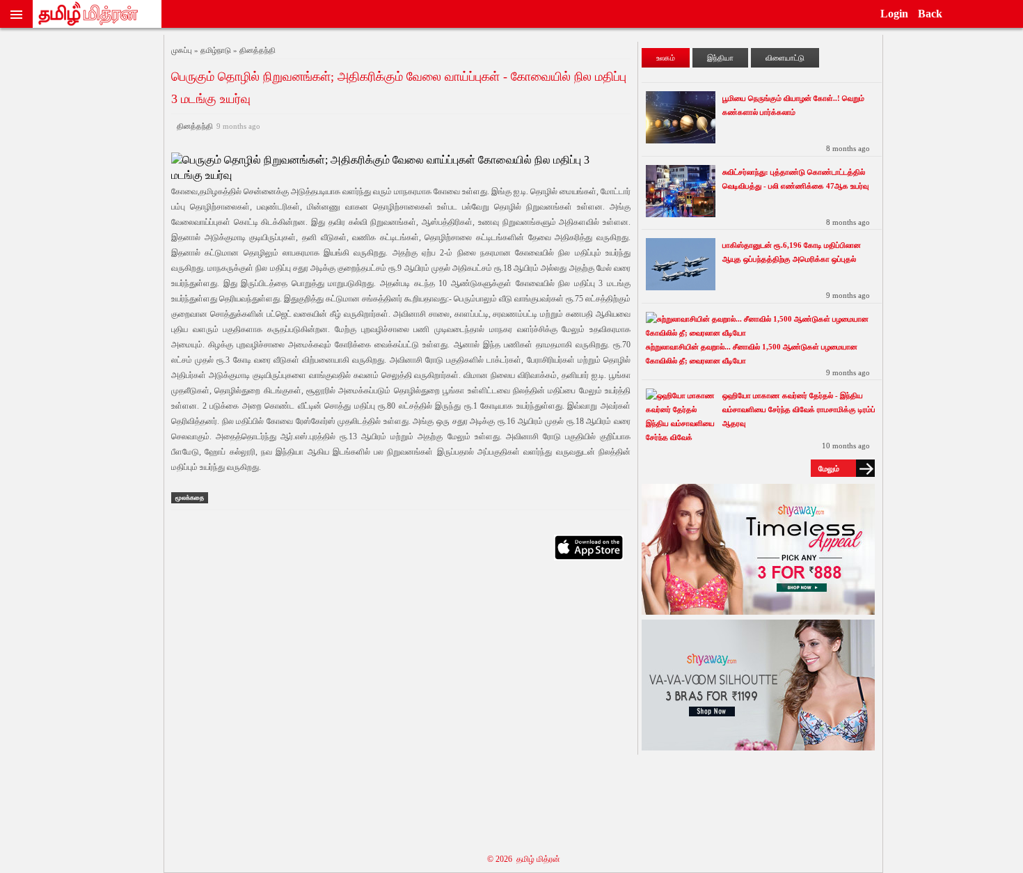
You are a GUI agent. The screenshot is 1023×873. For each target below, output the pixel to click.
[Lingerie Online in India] (758, 611)
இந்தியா (720, 58)
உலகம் (665, 58)
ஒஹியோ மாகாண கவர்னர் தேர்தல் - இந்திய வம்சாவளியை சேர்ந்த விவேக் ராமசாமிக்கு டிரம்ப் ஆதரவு (798, 409)
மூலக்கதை (189, 497)
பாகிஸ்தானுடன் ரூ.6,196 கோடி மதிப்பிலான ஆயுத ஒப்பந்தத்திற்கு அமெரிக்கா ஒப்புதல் (791, 252)
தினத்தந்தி (216, 126)
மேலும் (828, 468)
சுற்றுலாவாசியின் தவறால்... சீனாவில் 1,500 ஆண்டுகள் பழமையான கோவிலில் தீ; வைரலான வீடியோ (751, 354)
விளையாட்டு (785, 58)
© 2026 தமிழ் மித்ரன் (523, 859)
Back (930, 13)
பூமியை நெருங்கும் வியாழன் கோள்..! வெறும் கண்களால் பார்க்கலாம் (793, 105)
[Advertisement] (401, 705)
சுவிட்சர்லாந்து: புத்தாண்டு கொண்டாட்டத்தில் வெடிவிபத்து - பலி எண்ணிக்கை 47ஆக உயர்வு (795, 179)
